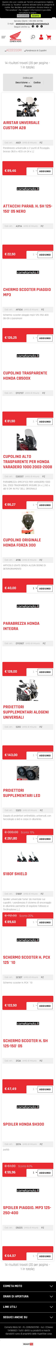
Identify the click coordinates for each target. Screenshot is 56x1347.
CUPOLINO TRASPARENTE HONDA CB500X (25, 375)
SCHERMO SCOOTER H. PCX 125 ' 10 (26, 960)
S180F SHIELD (15, 874)
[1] (32, 1172)
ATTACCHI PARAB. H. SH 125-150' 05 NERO (27, 208)
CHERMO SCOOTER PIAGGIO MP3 (27, 292)
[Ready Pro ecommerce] (28, 1344)
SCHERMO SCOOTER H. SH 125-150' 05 (25, 1043)
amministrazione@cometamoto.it (32, 23)
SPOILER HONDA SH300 (23, 1124)
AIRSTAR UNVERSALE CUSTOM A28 (21, 125)
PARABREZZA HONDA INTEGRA (21, 626)
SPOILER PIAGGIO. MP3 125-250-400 (27, 1210)
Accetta (35, 15)
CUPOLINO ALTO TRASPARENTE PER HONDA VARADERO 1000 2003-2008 (27, 462)
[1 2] (32, 588)
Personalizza (23, 15)
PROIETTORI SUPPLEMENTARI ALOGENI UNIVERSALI (26, 712)
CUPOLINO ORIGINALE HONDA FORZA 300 (22, 542)
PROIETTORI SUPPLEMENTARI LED (21, 793)
